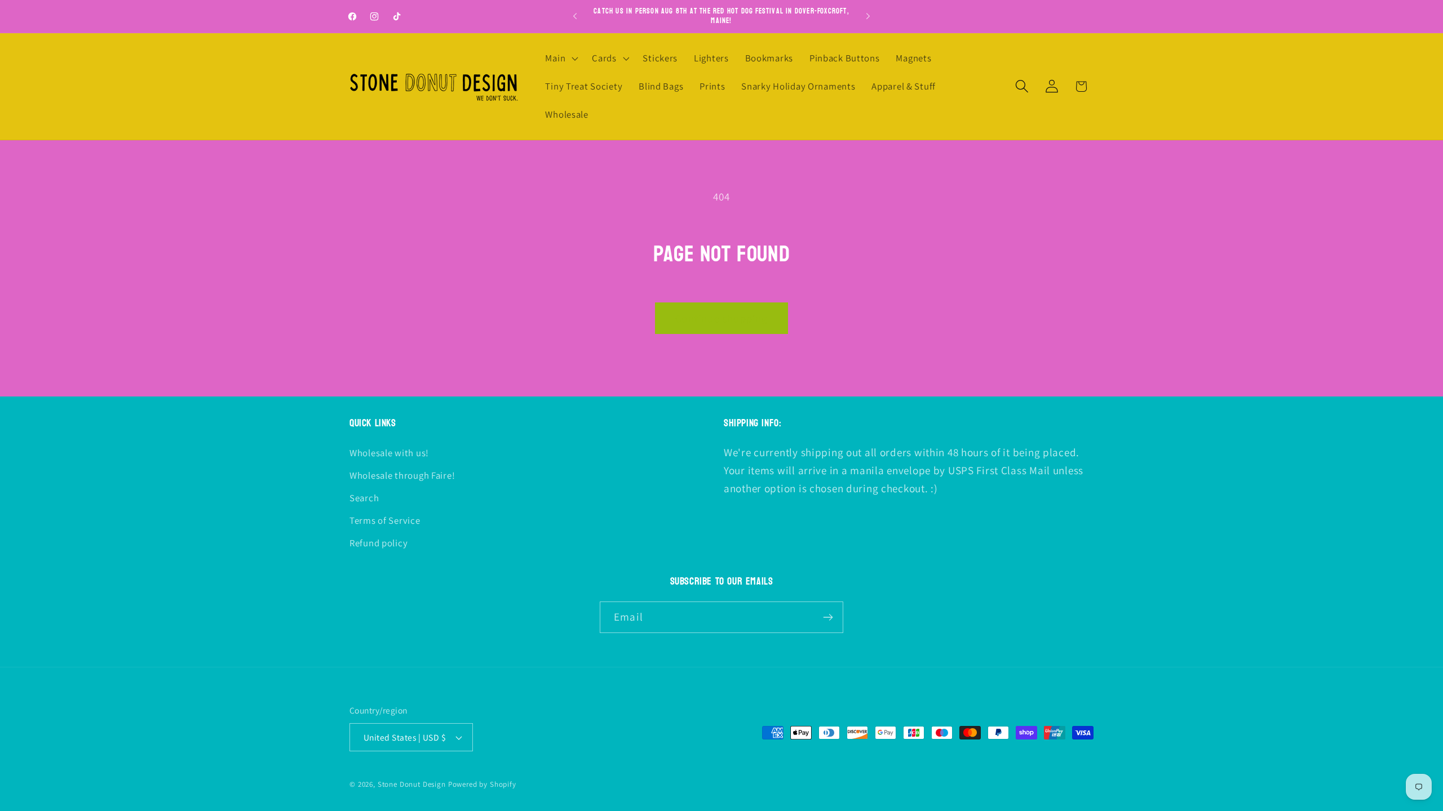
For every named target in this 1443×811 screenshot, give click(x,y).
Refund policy (378, 543)
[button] (560, 58)
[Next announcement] (868, 16)
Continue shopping (721, 318)
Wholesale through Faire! (402, 475)
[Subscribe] (828, 617)
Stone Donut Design (412, 784)
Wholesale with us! (389, 453)
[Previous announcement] (575, 16)
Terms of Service (384, 520)
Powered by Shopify (482, 784)
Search (364, 498)
